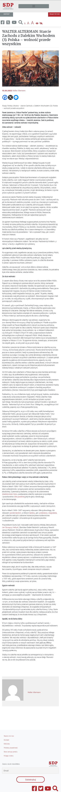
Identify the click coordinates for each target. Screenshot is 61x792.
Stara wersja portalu (10, 752)
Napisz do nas (9, 736)
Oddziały (7, 744)
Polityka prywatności (11, 748)
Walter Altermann (18, 91)
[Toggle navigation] (33, 6)
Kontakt (6, 740)
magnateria (52, 513)
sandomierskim (15, 513)
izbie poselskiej (19, 497)
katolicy (32, 513)
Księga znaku (8, 756)
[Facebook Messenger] (15, 97)
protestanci (43, 513)
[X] (10, 97)
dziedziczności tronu (9, 494)
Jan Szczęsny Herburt (10, 527)
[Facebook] (4, 97)
